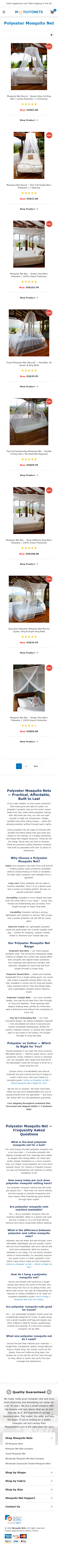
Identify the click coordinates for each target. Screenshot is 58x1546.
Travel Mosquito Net (15, 1453)
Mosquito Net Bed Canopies (19, 1448)
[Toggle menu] (8, 12)
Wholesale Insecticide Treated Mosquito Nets (28, 1463)
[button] (51, 35)
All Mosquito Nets (14, 1443)
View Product (27, 120)
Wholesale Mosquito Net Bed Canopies (24, 1458)
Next (36, 766)
